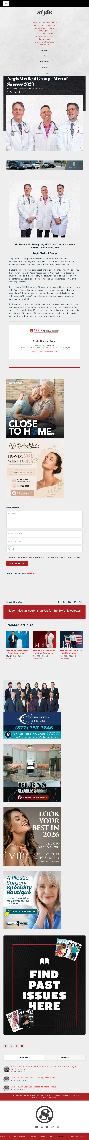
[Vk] (80, 602)
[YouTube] (22, 1046)
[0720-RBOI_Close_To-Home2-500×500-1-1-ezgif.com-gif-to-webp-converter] (32, 809)
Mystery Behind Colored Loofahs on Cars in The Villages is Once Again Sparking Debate (44, 1067)
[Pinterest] (20, 92)
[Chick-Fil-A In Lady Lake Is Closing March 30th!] (6, 1077)
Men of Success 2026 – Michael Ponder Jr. (44, 651)
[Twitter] (17, 1046)
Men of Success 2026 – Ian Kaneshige (71, 651)
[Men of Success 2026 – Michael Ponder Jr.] (44, 639)
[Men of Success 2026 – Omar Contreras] (17, 639)
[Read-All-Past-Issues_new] (44, 936)
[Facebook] (7, 92)
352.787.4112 (74, 1095)
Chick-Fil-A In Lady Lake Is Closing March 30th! (33, 1078)
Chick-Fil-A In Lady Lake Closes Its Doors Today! (33, 1087)
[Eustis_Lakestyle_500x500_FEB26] (38, 441)
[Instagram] (11, 1046)
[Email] (24, 92)
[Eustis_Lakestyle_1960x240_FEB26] (44, 162)
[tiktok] (52, 1127)
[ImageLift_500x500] (32, 872)
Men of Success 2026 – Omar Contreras (17, 651)
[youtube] (47, 1127)
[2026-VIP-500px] (38, 381)
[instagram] (36, 1127)
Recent (65, 1057)
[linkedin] (58, 1127)
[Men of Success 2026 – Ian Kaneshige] (71, 639)
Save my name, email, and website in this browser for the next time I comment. (45, 557)
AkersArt (31, 573)
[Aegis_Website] (44, 181)
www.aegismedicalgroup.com (44, 351)
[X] (11, 92)
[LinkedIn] (15, 92)
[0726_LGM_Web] (32, 745)
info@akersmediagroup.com (44, 1097)
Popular (24, 1057)
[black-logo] (44, 5)
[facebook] (31, 1127)
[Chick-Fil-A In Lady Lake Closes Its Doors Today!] (6, 1086)
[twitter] (42, 1127)
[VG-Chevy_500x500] (32, 682)
